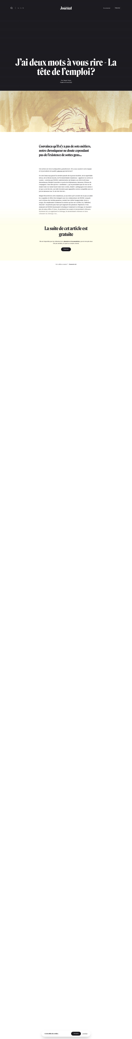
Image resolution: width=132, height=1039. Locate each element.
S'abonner (117, 8)
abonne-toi (60, 171)
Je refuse (84, 1033)
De (18, 8)
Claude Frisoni (67, 80)
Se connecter (106, 8)
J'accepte (76, 1033)
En (21, 8)
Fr (23, 8)
